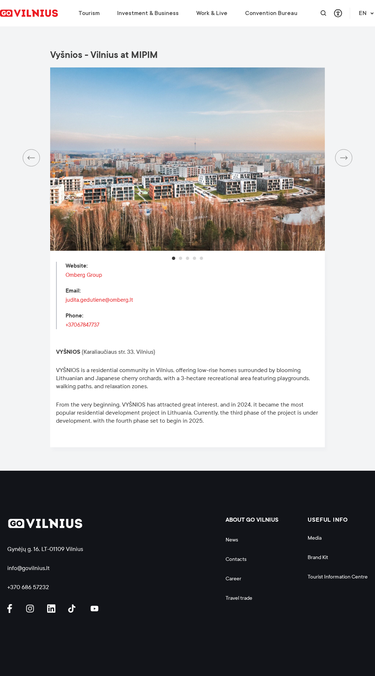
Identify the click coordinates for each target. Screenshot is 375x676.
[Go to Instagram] (31, 608)
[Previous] (31, 157)
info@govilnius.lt (28, 568)
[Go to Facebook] (12, 608)
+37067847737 (82, 325)
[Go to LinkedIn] (52, 608)
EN (363, 13)
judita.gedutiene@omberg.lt (99, 300)
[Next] (343, 157)
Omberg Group (84, 275)
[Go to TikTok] (73, 608)
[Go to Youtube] (94, 608)
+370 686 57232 (28, 587)
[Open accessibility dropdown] (338, 13)
